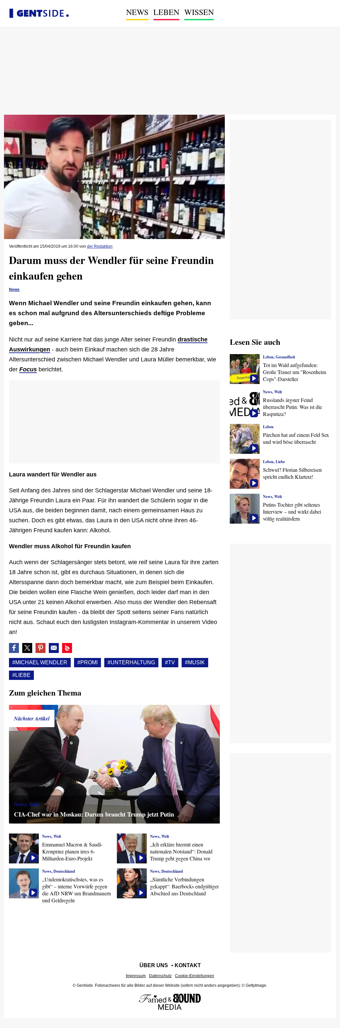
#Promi (87, 662)
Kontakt (188, 965)
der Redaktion (100, 246)
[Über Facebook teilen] (14, 648)
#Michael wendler (39, 662)
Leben (166, 12)
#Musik (195, 662)
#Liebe (21, 675)
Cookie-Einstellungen (194, 975)
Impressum (136, 975)
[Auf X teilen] (27, 648)
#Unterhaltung (131, 662)
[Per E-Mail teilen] (54, 648)
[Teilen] (40, 648)
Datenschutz (160, 975)
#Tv (170, 662)
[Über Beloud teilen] (67, 648)
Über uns (153, 965)
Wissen (199, 12)
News (137, 12)
